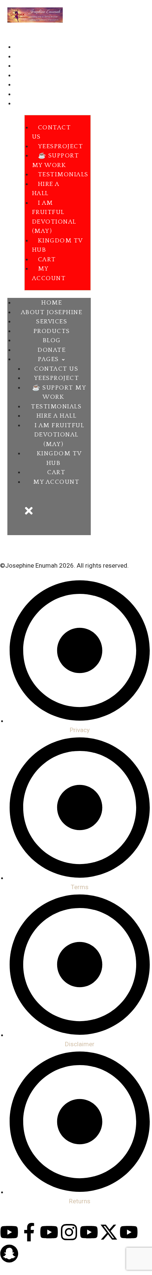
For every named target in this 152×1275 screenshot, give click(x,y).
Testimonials (63, 174)
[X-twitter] (109, 1232)
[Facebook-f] (29, 1232)
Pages (23, 103)
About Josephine (41, 56)
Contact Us (51, 132)
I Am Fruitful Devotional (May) (54, 217)
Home (23, 47)
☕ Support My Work (55, 160)
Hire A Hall (45, 189)
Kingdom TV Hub (57, 245)
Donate (26, 94)
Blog (22, 85)
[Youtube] (9, 1232)
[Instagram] (69, 1232)
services (29, 66)
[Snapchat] (9, 1253)
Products (30, 75)
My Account (49, 273)
